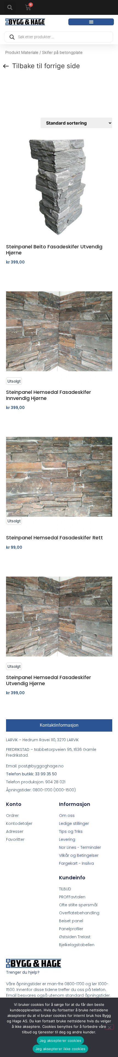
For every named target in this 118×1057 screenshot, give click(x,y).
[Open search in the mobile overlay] (58, 37)
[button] (10, 7)
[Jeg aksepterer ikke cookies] (109, 1027)
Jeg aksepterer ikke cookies (60, 1049)
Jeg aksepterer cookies (61, 1040)
